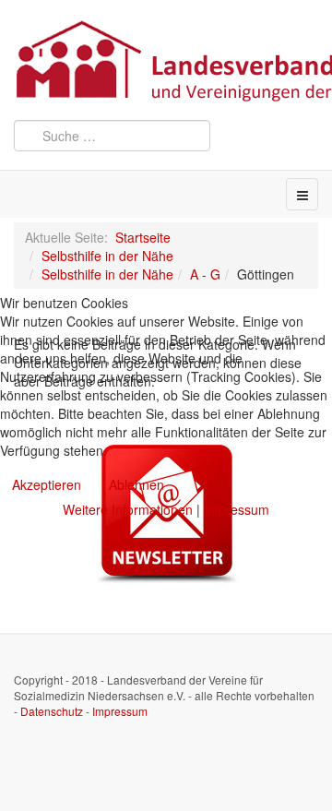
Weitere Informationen (128, 509)
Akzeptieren (46, 484)
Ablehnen (136, 484)
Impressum (236, 509)
